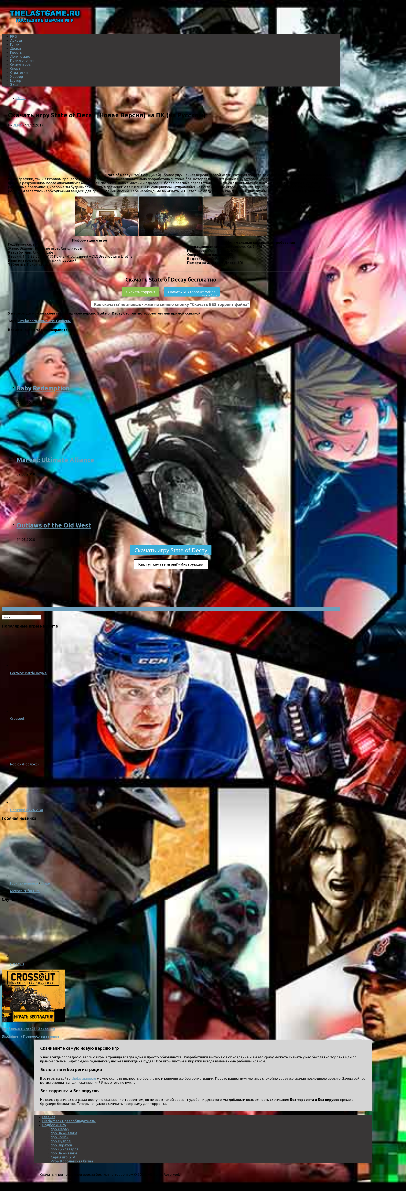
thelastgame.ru (83, 1078)
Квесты (16, 52)
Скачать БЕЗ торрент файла (193, 293)
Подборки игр (54, 1125)
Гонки (14, 44)
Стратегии (19, 72)
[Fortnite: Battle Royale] (27, 665)
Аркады (16, 40)
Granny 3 (17, 964)
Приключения (22, 60)
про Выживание (64, 1133)
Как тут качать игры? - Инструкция (170, 564)
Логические (20, 56)
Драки (15, 48)
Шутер (15, 80)
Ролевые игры (45, 321)
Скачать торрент (140, 291)
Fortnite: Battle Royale (28, 673)
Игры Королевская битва (72, 1161)
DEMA (17, 125)
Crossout (17, 718)
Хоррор (16, 76)
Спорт (15, 68)
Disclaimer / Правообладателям (30, 1036)
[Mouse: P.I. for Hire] (65, 876)
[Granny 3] (65, 956)
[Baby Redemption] (71, 387)
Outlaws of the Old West (53, 525)
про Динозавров (64, 1149)
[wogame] (33, 1021)
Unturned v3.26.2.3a (26, 810)
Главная (48, 1117)
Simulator (25, 321)
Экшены (64, 321)
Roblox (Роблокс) (24, 764)
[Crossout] (27, 711)
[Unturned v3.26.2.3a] (27, 802)
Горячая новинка (24, 883)
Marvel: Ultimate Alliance (55, 459)
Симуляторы (20, 64)
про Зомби (60, 1137)
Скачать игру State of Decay (171, 550)
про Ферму (60, 1129)
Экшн (14, 84)
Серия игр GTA (63, 1157)
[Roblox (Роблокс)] (27, 756)
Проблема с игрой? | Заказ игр (28, 1029)
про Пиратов (61, 1145)
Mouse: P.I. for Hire (25, 891)
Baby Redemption (43, 388)
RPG (13, 36)
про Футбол (61, 1141)
